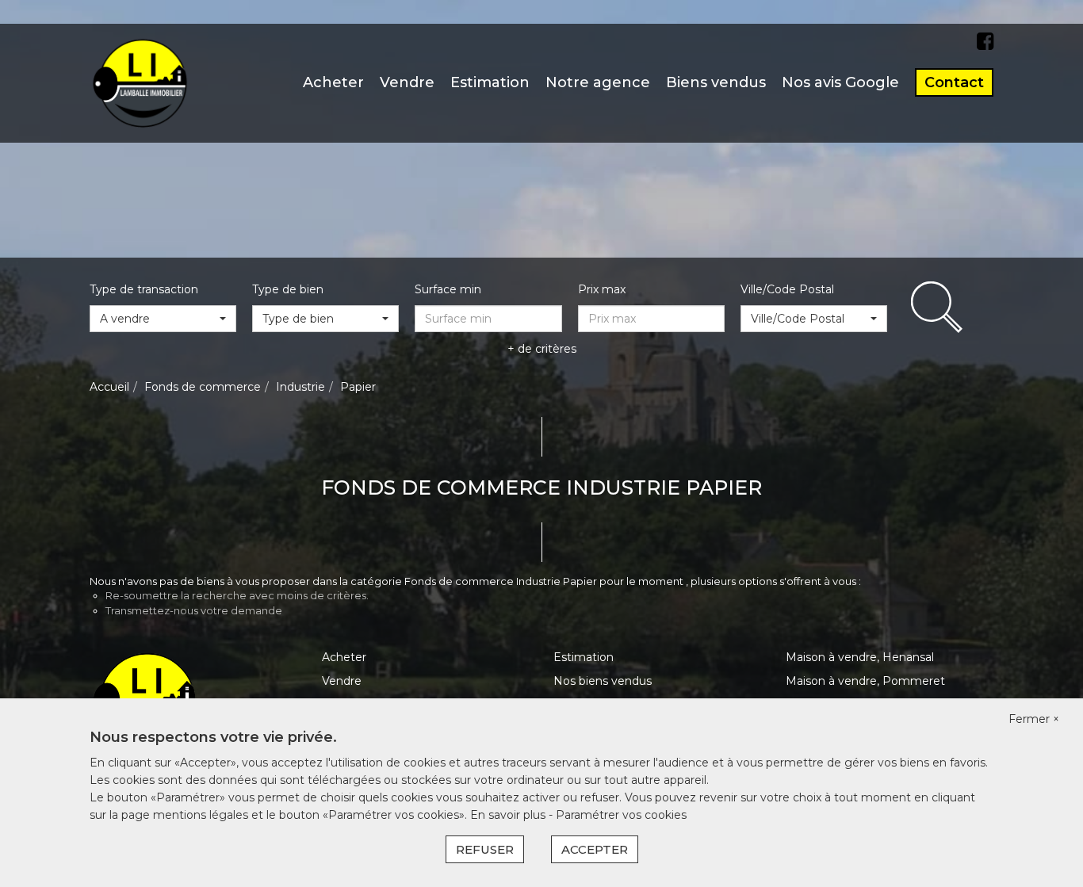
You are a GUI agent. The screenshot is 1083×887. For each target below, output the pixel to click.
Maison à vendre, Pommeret (865, 681)
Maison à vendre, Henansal (860, 657)
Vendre (407, 82)
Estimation (490, 82)
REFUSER (485, 849)
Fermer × (1033, 719)
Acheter (333, 82)
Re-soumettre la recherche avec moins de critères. (237, 595)
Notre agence (597, 82)
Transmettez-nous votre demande (193, 610)
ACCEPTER (594, 849)
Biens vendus (716, 82)
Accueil (109, 387)
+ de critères (541, 349)
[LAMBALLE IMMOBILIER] (140, 82)
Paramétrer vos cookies (621, 815)
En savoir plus (509, 815)
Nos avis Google (840, 82)
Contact (954, 82)
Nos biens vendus (602, 681)
